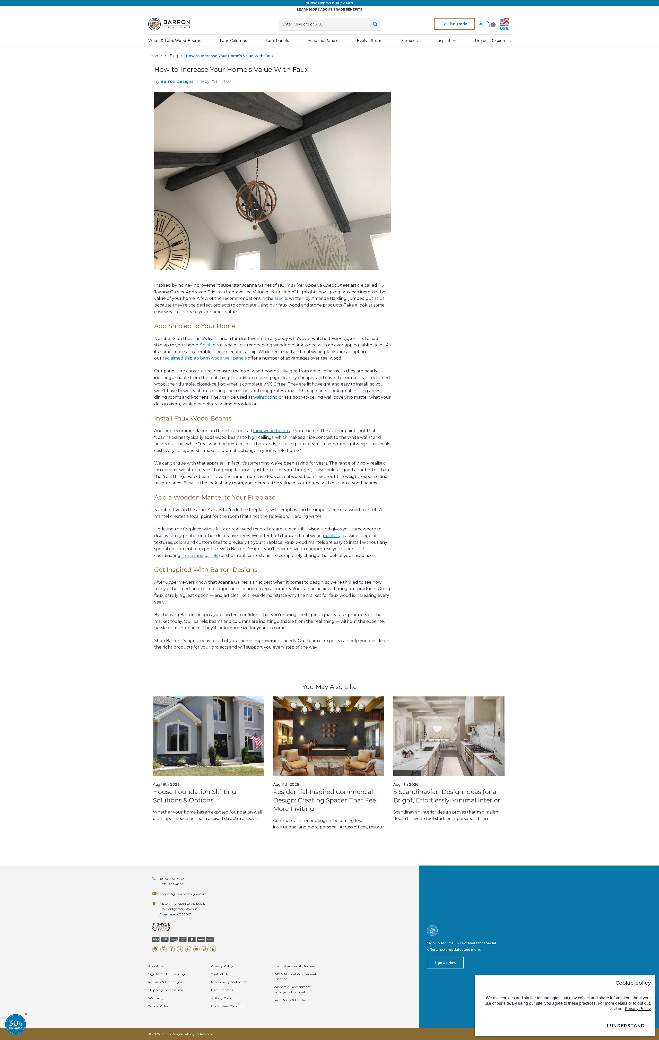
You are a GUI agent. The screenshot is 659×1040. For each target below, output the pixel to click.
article (280, 298)
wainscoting (265, 397)
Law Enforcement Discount (295, 966)
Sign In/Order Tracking (166, 974)
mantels (331, 535)
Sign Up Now (445, 963)
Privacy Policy (222, 966)
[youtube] (196, 949)
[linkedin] (188, 949)
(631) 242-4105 (172, 884)
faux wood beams (271, 430)
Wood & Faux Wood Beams (174, 40)
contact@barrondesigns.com (183, 894)
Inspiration (446, 40)
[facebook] (172, 949)
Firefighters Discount (227, 1006)
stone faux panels (199, 555)
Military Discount (224, 998)
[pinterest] (155, 949)
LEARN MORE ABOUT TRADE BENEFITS (329, 9)
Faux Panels (277, 40)
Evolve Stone (370, 40)
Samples (409, 40)
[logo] (169, 24)
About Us (155, 966)
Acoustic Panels (323, 40)
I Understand (626, 1025)
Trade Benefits (222, 990)
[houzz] (213, 949)
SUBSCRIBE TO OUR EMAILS (329, 3)
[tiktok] (205, 949)
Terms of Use (158, 1006)
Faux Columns (233, 40)
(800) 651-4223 (172, 879)
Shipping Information (165, 990)
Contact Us (219, 974)
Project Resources (493, 40)
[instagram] (163, 949)
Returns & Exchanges (165, 982)
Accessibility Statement (229, 982)
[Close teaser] (26, 1014)
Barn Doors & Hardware (292, 1000)
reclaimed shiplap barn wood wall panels (205, 358)
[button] (15, 1024)
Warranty (156, 998)
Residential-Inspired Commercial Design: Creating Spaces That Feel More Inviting (325, 800)
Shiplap (207, 345)
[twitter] (180, 949)
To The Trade (454, 24)
